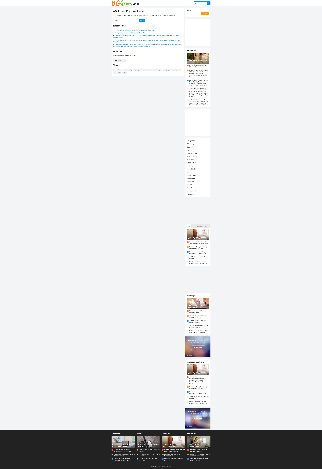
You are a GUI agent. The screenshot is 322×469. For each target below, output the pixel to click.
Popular (188, 226)
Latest (194, 226)
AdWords (119, 70)
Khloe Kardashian (192, 156)
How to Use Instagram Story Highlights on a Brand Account (197, 252)
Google (153, 70)
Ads (115, 70)
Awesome (125, 70)
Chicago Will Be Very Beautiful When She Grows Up (130, 33)
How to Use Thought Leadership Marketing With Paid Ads (198, 247)
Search (189, 10)
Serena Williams (191, 175)
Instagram (159, 70)
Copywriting (136, 70)
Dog (188, 150)
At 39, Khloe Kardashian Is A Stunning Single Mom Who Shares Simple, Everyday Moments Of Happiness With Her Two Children (198, 102)
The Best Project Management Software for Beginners (197, 316)
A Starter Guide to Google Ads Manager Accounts (197, 321)
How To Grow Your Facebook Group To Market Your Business (198, 262)
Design (142, 70)
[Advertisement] (201, 32)
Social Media (191, 178)
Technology (190, 181)
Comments (200, 226)
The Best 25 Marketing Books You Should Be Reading (198, 326)
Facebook (148, 70)
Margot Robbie (191, 163)
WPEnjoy (169, 466)
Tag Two (124, 72)
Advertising (190, 144)
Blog (131, 70)
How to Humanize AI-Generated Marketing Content (198, 311)
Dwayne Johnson (192, 153)
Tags (206, 226)
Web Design (190, 194)
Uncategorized (191, 191)
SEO (179, 70)
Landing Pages (167, 70)
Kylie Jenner (190, 159)
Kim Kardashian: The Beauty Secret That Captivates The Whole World (135, 30)
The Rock (189, 185)
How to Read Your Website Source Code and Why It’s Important (198, 331)
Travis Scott (190, 188)
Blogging (189, 147)
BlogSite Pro (158, 466)
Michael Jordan (191, 169)
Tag (114, 72)
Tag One (119, 72)
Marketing (174, 70)
